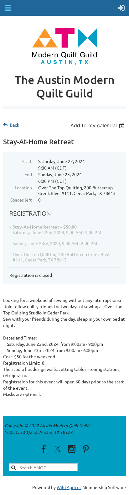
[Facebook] (43, 449)
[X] (57, 449)
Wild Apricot (69, 487)
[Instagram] (71, 449)
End (28, 174)
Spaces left (21, 200)
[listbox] (98, 125)
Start (27, 161)
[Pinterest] (85, 449)
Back (14, 125)
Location (23, 187)
